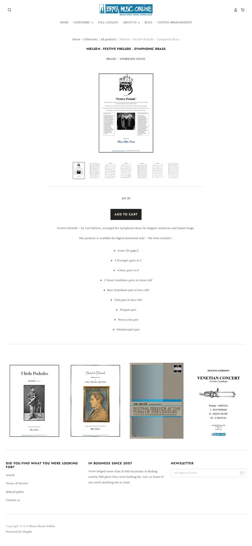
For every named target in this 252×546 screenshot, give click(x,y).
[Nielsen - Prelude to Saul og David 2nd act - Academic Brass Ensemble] (95, 401)
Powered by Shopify (19, 531)
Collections (90, 39)
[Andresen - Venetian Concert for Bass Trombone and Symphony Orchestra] (218, 401)
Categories (82, 22)
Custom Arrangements (174, 22)
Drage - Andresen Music (126, 59)
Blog (148, 22)
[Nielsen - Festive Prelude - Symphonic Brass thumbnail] (79, 170)
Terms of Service (17, 483)
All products (109, 39)
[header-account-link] (234, 10)
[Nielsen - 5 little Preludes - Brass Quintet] (34, 401)
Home (64, 22)
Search (10, 475)
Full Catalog (108, 22)
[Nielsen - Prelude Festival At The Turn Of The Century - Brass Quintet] (156, 401)
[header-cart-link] (241, 10)
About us (130, 22)
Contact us (13, 500)
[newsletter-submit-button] (241, 473)
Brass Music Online (42, 526)
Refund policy (15, 492)
